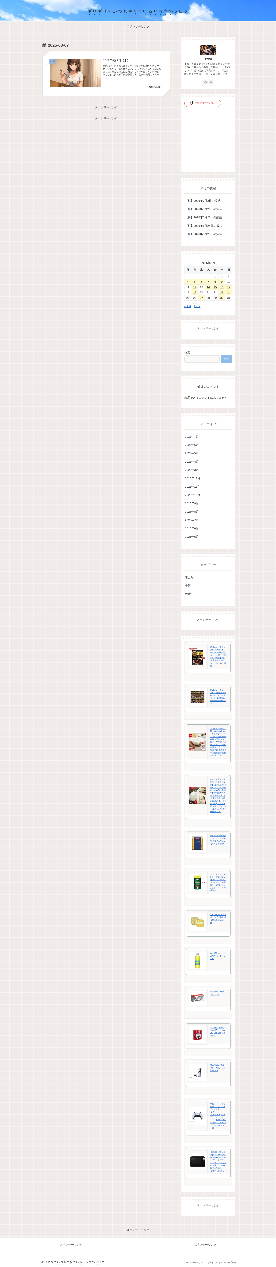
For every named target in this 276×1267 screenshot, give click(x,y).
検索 (187, 352)
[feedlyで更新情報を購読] (205, 82)
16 (221, 287)
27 (201, 297)
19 (194, 292)
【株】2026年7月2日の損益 (202, 200)
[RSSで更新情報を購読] (211, 82)
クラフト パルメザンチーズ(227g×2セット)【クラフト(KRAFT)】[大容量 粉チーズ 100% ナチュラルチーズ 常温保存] (218, 882)
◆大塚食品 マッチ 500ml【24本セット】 (218, 956)
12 (194, 287)
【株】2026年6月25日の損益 (203, 217)
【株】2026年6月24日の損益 (203, 225)
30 (221, 297)
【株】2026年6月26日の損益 (203, 209)
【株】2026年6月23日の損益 (203, 234)
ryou (208, 58)
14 (208, 287)
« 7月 (187, 306)
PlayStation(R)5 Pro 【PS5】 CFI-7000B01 (217, 1068)
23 (221, 292)
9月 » (197, 306)
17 (228, 287)
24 (228, 292)
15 (215, 287)
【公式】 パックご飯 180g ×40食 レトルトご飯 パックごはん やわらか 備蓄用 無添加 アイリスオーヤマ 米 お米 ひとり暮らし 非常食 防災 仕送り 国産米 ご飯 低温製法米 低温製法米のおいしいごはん (218, 742)
